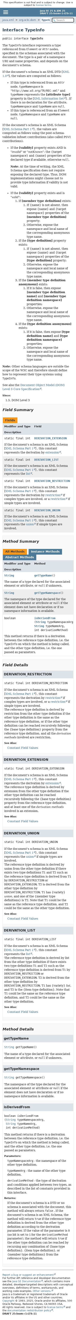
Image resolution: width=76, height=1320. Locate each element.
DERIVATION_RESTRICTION (52, 481)
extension (52, 452)
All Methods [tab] (15, 551)
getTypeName (43, 575)
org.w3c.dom (27, 19)
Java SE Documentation (26, 1281)
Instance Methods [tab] (45, 551)
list (28, 473)
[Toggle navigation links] (5, 12)
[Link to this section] (36, 410)
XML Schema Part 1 (17, 129)
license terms (43, 5)
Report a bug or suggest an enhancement (28, 1274)
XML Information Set (49, 98)
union (30, 524)
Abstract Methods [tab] (19, 557)
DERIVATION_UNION (47, 510)
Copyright (8, 1300)
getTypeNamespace (47, 592)
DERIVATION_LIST (46, 459)
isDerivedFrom (44, 618)
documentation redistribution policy (29, 1310)
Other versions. (42, 1291)
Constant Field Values (22, 747)
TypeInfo (47, 19)
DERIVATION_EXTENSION (50, 438)
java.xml (8, 19)
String (9, 575)
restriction (52, 495)
